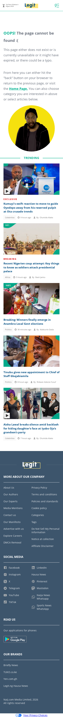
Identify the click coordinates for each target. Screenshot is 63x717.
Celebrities (10, 217)
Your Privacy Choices (35, 715)
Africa (7, 277)
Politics (8, 329)
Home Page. (18, 89)
